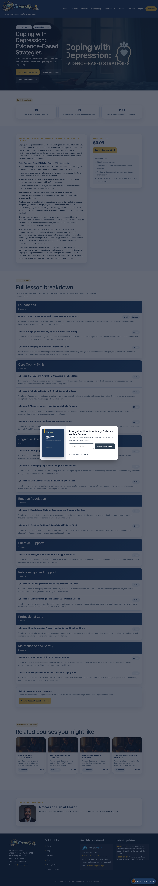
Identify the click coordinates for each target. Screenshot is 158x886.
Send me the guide (104, 446)
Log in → (87, 454)
